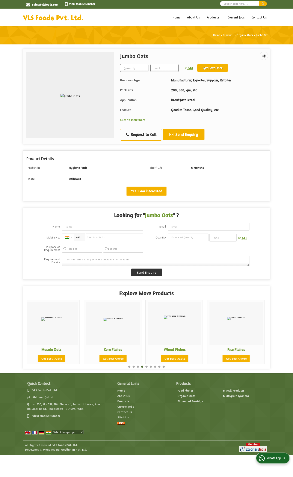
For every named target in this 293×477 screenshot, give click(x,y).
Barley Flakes (247, 349)
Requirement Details (52, 261)
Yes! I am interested (146, 191)
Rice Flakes (185, 349)
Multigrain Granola (236, 396)
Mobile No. (53, 237)
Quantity (161, 237)
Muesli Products (233, 390)
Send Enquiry (186, 134)
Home (176, 17)
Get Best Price (212, 68)
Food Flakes (185, 390)
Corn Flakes (62, 349)
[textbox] (164, 68)
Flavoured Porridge (190, 401)
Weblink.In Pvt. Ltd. (73, 449)
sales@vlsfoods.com (45, 4)
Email (162, 226)
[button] (82, 4)
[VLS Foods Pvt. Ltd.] (53, 17)
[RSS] (121, 422)
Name (56, 226)
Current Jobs (236, 17)
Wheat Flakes (124, 349)
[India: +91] (68, 237)
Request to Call (143, 134)
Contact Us (259, 17)
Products (213, 17)
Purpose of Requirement (52, 249)
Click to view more (132, 120)
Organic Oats (245, 35)
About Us (193, 17)
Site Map (123, 417)
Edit (190, 68)
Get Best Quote (62, 358)
